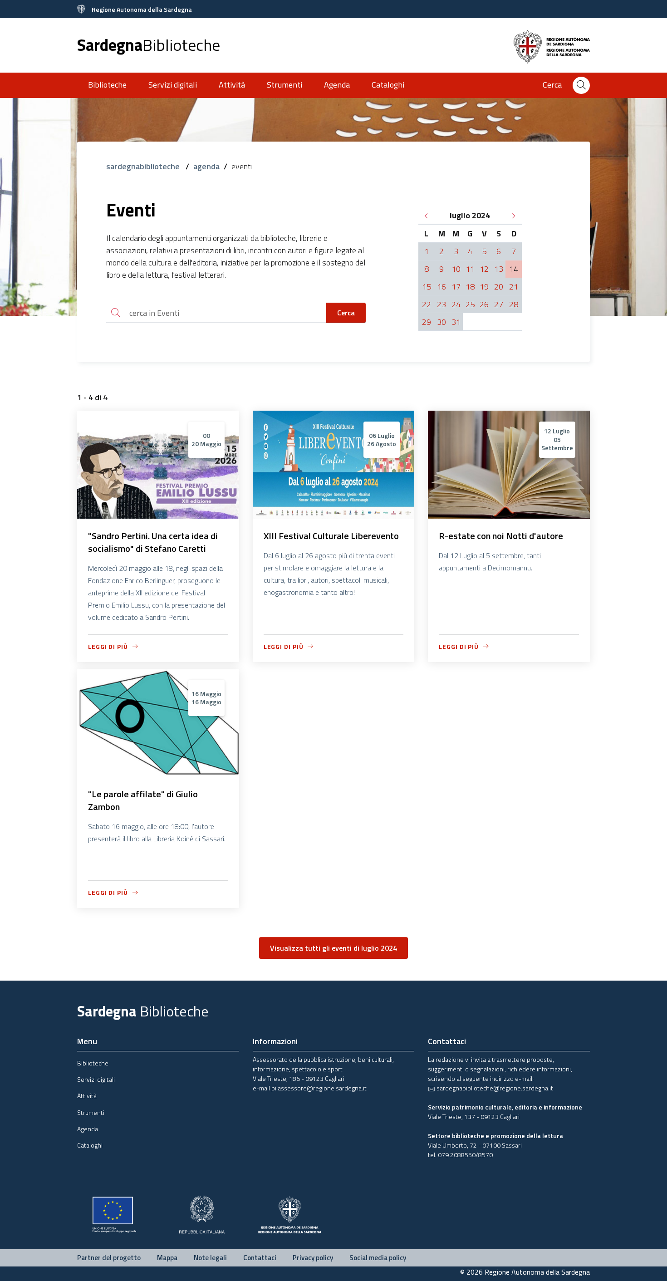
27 (498, 304)
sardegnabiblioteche (143, 166)
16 (441, 286)
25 (470, 304)
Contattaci (259, 1257)
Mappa (167, 1257)
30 (441, 322)
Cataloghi (388, 85)
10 (456, 269)
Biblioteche (107, 85)
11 (470, 269)
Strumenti (284, 85)
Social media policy (377, 1257)
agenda (206, 166)
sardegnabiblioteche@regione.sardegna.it (494, 1088)
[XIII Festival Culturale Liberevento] (334, 514)
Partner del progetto (109, 1257)
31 (456, 322)
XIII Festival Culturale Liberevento (331, 536)
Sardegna (148, 44)
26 (484, 304)
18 (470, 286)
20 (498, 286)
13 (498, 269)
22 (426, 304)
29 (426, 322)
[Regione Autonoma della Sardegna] (290, 1213)
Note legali (210, 1257)
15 (426, 286)
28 (513, 304)
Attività (232, 85)
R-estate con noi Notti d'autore (501, 536)
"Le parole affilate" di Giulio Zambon (143, 800)
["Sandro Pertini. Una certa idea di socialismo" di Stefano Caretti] (158, 514)
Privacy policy (313, 1257)
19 (484, 286)
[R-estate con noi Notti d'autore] (509, 514)
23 (441, 304)
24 (456, 304)
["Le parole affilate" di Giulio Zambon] (158, 772)
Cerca (346, 312)
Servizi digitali (172, 85)
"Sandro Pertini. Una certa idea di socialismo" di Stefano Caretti (153, 542)
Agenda (337, 85)
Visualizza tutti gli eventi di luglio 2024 (333, 947)
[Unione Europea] (114, 1213)
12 (484, 269)
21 (513, 286)
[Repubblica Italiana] (202, 1213)
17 (456, 286)
